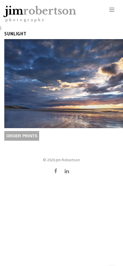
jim (40, 13)
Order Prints (21, 136)
